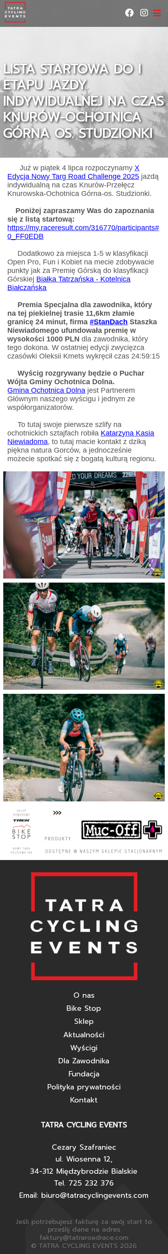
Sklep (84, 1021)
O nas (84, 995)
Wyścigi (83, 1048)
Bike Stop (83, 1008)
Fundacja (84, 1074)
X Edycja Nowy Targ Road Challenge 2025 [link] (73, 172)
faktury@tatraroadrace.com (84, 1238)
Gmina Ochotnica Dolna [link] (46, 390)
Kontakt (83, 1100)
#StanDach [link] (109, 322)
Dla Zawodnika (83, 1061)
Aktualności (83, 1035)
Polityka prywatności (84, 1087)
